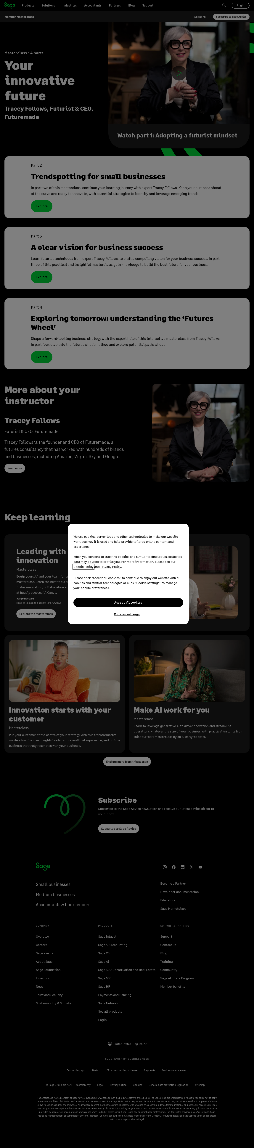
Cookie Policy (83, 567)
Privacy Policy (110, 567)
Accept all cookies (128, 602)
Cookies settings (127, 614)
